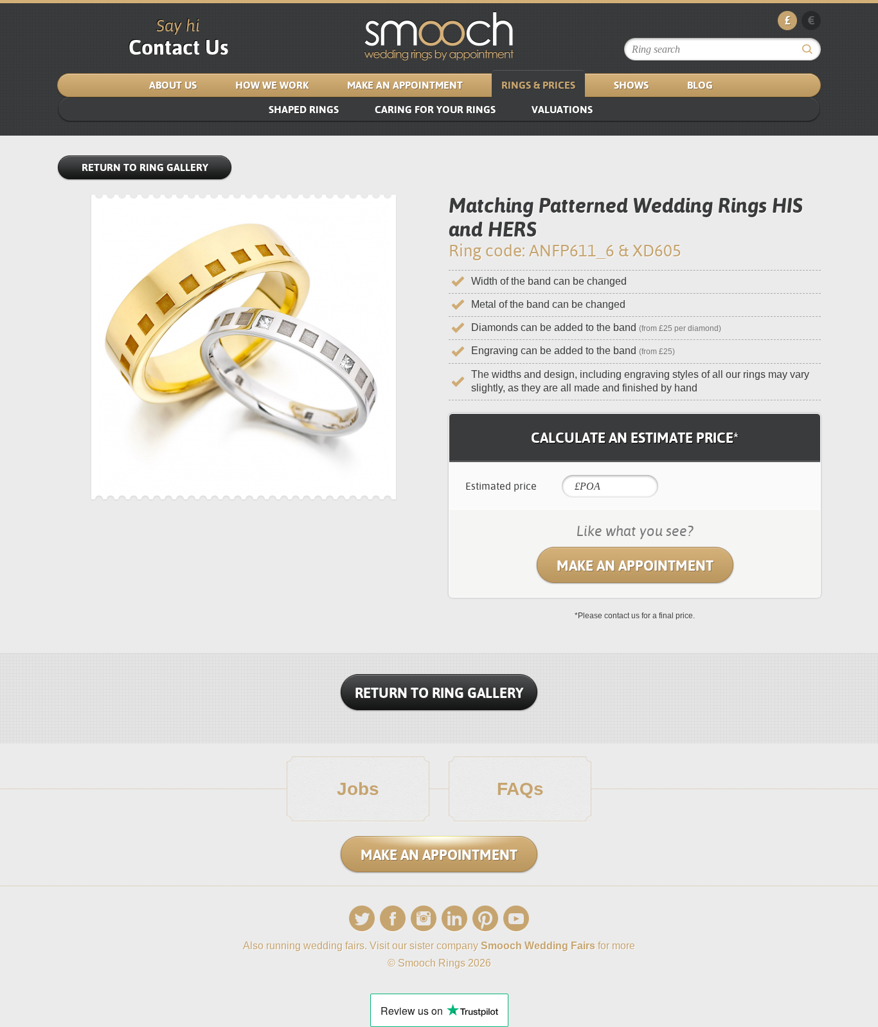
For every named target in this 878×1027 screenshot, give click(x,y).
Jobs (358, 789)
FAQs (520, 789)
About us (173, 85)
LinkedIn (454, 919)
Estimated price (501, 486)
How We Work (272, 85)
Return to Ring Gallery (145, 167)
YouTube (516, 919)
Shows (631, 85)
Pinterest (485, 919)
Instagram (423, 919)
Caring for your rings (435, 109)
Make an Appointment (405, 85)
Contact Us (178, 47)
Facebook (393, 919)
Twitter (362, 919)
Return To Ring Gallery (439, 692)
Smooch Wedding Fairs (538, 945)
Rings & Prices (538, 85)
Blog (700, 85)
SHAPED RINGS (304, 109)
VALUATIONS (562, 109)
